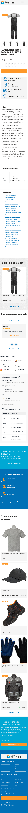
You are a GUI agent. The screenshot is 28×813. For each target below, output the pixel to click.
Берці (16, 785)
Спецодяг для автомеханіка (13, 221)
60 (9, 66)
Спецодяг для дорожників (12, 228)
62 (12, 66)
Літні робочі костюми (11, 219)
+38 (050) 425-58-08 (8, 793)
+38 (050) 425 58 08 (7, 740)
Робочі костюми (9, 199)
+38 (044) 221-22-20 (8, 788)
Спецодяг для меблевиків (12, 206)
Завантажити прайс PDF (14, 463)
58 (6, 66)
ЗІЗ (1, 779)
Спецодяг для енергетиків (12, 217)
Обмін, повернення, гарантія (19, 767)
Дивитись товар (14, 335)
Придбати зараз (14, 70)
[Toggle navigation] (25, 2)
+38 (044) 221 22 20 (7, 736)
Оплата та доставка (5, 771)
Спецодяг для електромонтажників (11, 237)
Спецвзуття (17, 776)
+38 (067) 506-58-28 (8, 791)
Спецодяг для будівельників (13, 212)
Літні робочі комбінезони (12, 240)
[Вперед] (16, 344)
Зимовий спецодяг (19, 782)
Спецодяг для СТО (10, 210)
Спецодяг (8, 247)
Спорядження (18, 779)
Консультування (4, 766)
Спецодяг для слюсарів (11, 208)
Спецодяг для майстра (11, 204)
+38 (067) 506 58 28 (7, 738)
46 (9, 63)
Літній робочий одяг (11, 195)
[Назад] (12, 344)
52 (18, 63)
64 (15, 66)
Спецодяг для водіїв (11, 242)
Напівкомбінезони (10, 197)
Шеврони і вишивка (5, 782)
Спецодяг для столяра (11, 234)
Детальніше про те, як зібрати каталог (14, 502)
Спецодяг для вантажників (13, 225)
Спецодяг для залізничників (13, 230)
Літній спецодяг (4, 785)
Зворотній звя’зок (14, 798)
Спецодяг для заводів (11, 232)
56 (24, 63)
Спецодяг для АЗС (10, 223)
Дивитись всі (12, 306)
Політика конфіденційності (20, 771)
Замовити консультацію (14, 744)
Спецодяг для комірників (12, 201)
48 (12, 63)
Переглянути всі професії (8, 404)
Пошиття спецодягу (5, 764)
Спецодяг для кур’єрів (11, 244)
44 (6, 63)
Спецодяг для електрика (12, 214)
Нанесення (17, 764)
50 (15, 63)
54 (21, 63)
